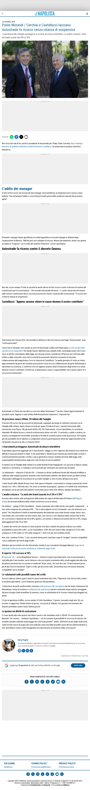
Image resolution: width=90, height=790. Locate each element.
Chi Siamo (9, 763)
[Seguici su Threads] (48, 682)
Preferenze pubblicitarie (41, 767)
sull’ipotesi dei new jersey (39, 589)
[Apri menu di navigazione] (87, 13)
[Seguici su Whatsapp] (42, 682)
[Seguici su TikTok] (53, 682)
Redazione (8, 767)
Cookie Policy (39, 763)
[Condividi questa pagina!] (2, 14)
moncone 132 (8, 557)
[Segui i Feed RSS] (63, 682)
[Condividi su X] (21, 137)
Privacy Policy (67, 763)
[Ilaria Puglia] (8, 645)
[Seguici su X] (32, 682)
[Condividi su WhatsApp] (12, 137)
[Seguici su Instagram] (37, 682)
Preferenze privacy (66, 767)
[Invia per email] (26, 137)
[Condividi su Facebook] (16, 137)
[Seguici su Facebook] (27, 682)
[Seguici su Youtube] (58, 682)
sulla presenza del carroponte (52, 586)
